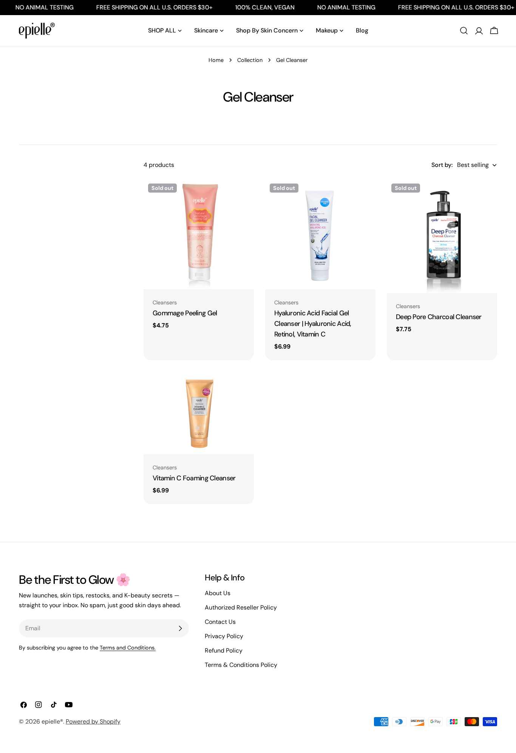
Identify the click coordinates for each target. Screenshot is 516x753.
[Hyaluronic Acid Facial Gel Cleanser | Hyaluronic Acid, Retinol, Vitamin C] (320, 234)
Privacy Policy (224, 636)
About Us (217, 593)
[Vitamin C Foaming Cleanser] (199, 413)
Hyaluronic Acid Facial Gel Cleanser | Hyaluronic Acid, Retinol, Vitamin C (312, 324)
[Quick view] (243, 196)
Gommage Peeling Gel (185, 313)
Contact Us (220, 622)
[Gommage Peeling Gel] (199, 234)
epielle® (52, 721)
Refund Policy (224, 650)
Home (216, 60)
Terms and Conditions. (128, 647)
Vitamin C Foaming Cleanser (194, 478)
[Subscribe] (180, 628)
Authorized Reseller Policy (241, 607)
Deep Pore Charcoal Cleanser (439, 316)
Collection (250, 60)
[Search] (463, 30)
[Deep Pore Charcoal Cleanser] (442, 236)
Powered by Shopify (93, 721)
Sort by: (442, 165)
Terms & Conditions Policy (241, 665)
